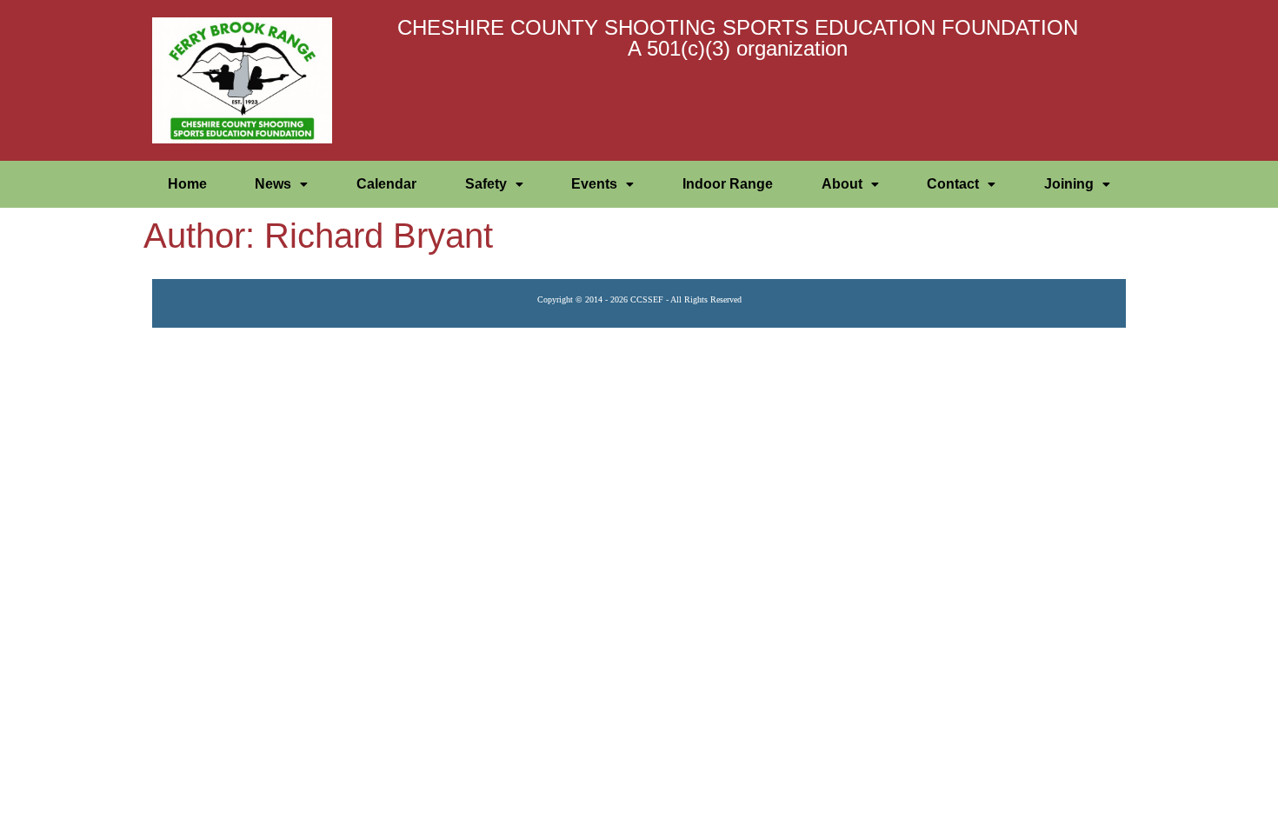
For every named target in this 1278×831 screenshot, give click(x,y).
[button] (282, 184)
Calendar (386, 183)
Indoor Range (727, 183)
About (842, 183)
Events (594, 183)
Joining (1069, 183)
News (273, 183)
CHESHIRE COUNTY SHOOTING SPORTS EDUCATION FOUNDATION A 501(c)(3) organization (737, 38)
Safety (486, 183)
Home (187, 183)
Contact (953, 183)
